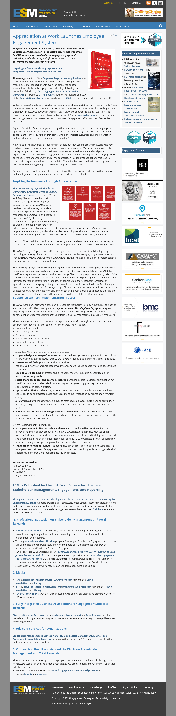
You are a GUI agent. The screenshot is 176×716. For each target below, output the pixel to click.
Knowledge (68, 26)
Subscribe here (132, 66)
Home (16, 26)
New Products (50, 26)
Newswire (30, 26)
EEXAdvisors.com (133, 69)
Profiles (86, 26)
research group (86, 114)
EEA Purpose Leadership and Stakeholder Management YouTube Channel (134, 108)
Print (115, 35)
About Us (109, 3)
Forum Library (122, 26)
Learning (122, 3)
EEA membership (133, 76)
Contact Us (136, 3)
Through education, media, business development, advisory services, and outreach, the (58, 499)
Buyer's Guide (103, 26)
